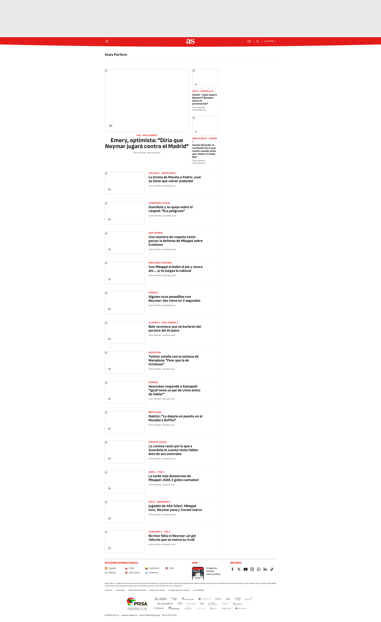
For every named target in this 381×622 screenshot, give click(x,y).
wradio (180, 604)
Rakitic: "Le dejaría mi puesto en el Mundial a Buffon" (175, 418)
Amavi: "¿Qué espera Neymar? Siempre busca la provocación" (204, 99)
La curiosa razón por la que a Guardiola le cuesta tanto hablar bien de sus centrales (173, 450)
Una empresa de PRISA (137, 601)
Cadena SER (218, 599)
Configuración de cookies (178, 590)
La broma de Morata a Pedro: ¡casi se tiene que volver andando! (175, 179)
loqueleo (226, 608)
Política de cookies (157, 590)
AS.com (228, 599)
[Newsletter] (249, 41)
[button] (137, 608)
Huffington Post (165, 604)
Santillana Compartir (204, 599)
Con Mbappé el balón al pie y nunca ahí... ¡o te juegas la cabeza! (176, 269)
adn (237, 599)
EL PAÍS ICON (200, 608)
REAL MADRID (156, 233)
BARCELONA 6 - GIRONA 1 (204, 140)
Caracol (248, 599)
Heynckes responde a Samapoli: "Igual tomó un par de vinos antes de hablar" (174, 390)
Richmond (158, 608)
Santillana (187, 599)
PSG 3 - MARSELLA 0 (203, 91)
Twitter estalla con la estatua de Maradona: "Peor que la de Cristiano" (174, 360)
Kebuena (237, 604)
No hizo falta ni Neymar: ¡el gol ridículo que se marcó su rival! (172, 538)
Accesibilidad (198, 590)
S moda (213, 608)
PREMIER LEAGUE (158, 442)
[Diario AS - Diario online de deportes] (190, 41)
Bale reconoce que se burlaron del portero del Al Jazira (175, 328)
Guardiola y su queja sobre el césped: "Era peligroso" (171, 209)
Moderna (174, 608)
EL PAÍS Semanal (212, 604)
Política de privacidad (137, 590)
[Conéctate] (257, 41)
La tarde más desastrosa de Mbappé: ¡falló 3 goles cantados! (174, 478)
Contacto (109, 590)
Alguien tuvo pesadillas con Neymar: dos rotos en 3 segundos (174, 299)
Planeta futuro (225, 604)
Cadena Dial (202, 604)
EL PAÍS (160, 599)
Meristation (241, 608)
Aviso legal (120, 590)
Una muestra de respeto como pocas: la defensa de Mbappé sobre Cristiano (176, 241)
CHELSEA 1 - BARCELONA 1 (162, 173)
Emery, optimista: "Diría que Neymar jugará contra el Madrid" (147, 143)
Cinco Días (191, 604)
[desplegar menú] (107, 41)
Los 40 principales (173, 599)
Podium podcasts (188, 608)
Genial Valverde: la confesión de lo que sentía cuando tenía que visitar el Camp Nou (204, 151)
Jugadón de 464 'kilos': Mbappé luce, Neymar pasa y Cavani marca (175, 508)
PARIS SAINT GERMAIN (160, 262)
